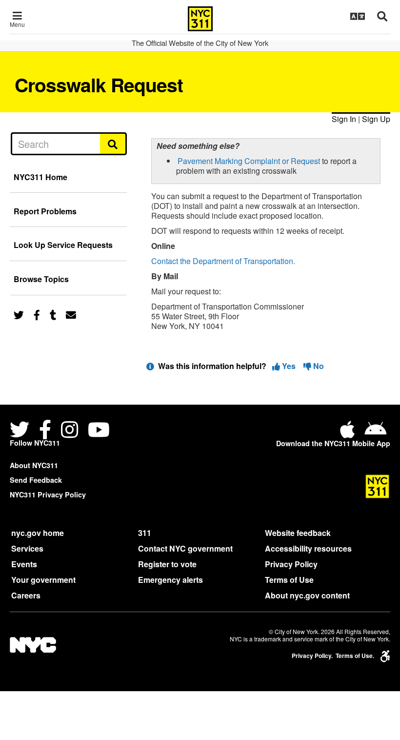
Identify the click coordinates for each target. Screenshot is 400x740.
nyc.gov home (37, 532)
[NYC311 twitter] (21, 430)
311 (144, 532)
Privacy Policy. (312, 655)
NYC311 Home (40, 177)
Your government (43, 579)
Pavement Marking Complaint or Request (249, 160)
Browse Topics (41, 279)
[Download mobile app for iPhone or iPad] (349, 433)
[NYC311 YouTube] (99, 430)
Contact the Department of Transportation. (223, 261)
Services (27, 548)
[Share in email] (71, 314)
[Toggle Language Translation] (357, 16)
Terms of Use (289, 579)
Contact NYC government (185, 548)
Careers (25, 595)
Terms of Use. (355, 655)
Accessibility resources (308, 548)
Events (24, 564)
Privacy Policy (291, 564)
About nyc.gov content (307, 595)
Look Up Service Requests (63, 244)
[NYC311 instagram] (69, 430)
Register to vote (167, 564)
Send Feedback (36, 480)
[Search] (113, 143)
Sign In (344, 118)
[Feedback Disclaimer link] (150, 365)
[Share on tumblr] (53, 314)
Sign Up (376, 118)
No (317, 365)
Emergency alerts (170, 579)
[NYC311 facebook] (45, 430)
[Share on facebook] (37, 314)
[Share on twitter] (19, 314)
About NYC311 (34, 465)
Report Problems (45, 211)
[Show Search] (382, 16)
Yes (289, 365)
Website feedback (298, 532)
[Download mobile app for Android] (375, 433)
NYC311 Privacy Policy (48, 494)
